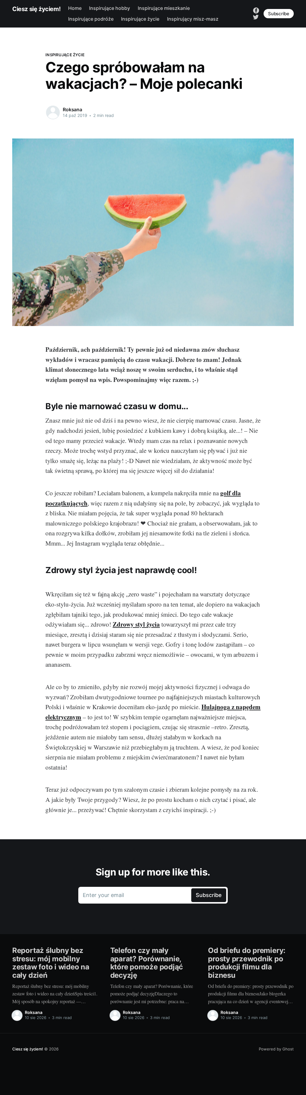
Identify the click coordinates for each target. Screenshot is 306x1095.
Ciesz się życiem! (36, 9)
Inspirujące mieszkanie (164, 8)
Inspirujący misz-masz (192, 19)
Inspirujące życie (140, 19)
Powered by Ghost (276, 1049)
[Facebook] (256, 10)
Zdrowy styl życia (136, 624)
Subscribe (278, 13)
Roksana (72, 109)
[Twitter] (256, 16)
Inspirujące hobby (109, 8)
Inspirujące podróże (91, 19)
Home (75, 8)
